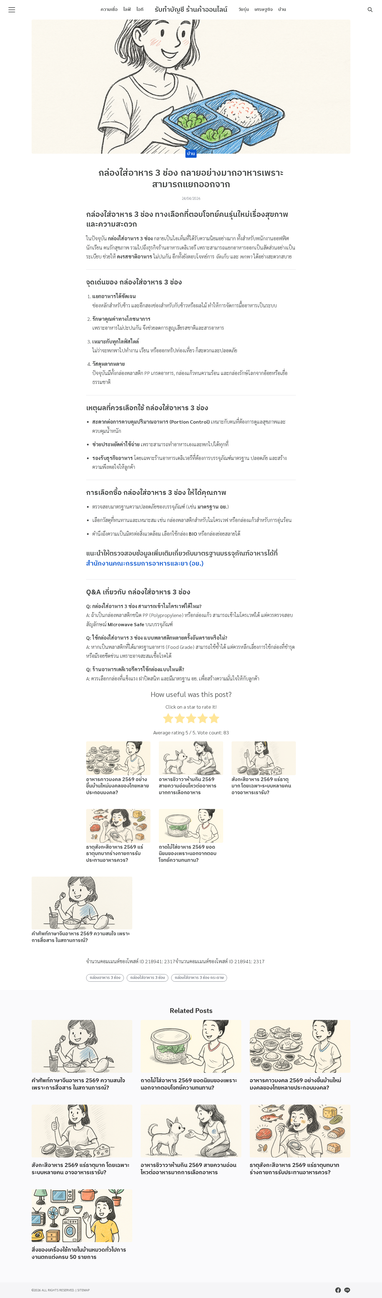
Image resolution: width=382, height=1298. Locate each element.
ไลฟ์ (127, 9)
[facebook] (338, 1290)
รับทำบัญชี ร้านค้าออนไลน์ (191, 9)
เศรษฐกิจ (263, 9)
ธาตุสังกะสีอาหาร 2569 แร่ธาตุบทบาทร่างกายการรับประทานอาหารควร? (114, 854)
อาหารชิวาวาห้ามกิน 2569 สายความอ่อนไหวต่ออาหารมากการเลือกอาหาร (187, 786)
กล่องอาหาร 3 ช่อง (105, 977)
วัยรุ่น (244, 9)
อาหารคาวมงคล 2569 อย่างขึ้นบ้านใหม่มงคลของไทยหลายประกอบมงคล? (117, 786)
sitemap (83, 1290)
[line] (347, 1290)
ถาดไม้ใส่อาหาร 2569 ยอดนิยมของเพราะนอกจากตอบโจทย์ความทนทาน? (187, 854)
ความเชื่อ (109, 9)
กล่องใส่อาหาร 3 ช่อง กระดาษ (199, 977)
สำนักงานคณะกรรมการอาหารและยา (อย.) (145, 564)
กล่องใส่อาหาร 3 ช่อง (147, 977)
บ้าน (282, 9)
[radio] (168, 719)
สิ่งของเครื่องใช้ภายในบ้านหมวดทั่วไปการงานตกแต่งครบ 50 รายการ (79, 1253)
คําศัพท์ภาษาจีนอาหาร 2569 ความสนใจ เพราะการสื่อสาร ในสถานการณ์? (81, 937)
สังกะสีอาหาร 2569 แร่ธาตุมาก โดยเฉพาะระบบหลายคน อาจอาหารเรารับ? (261, 786)
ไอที (139, 9)
